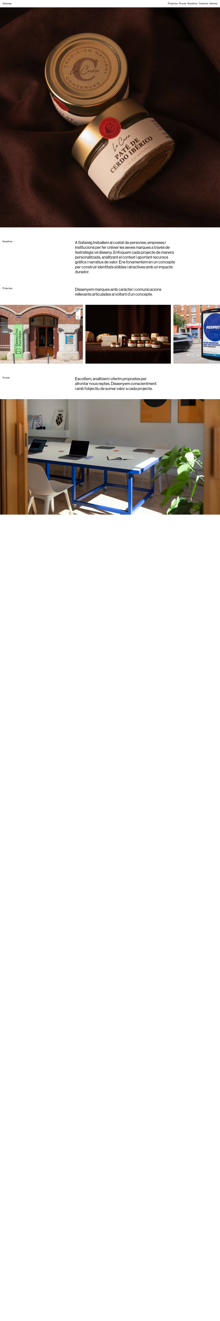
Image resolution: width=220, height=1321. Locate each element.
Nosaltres (192, 3)
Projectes (173, 3)
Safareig (7, 3)
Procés (182, 3)
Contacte (203, 3)
